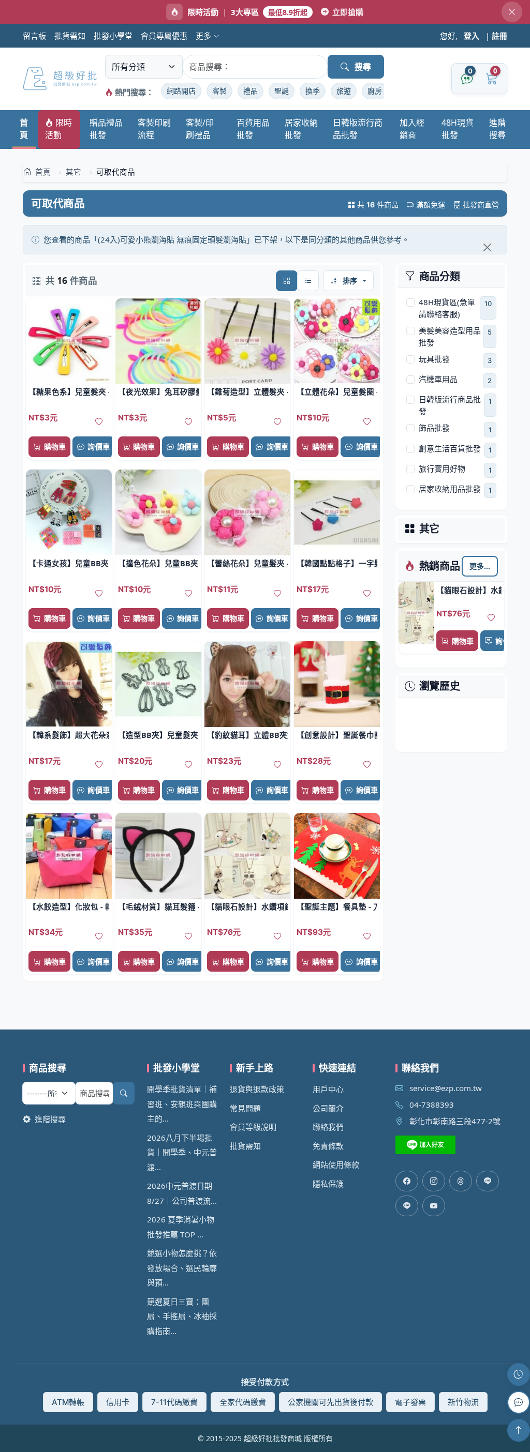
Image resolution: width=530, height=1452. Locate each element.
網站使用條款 (336, 1164)
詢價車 (506, 641)
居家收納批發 (301, 129)
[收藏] (491, 618)
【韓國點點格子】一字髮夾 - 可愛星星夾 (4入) (337, 563)
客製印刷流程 (154, 129)
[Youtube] (433, 1206)
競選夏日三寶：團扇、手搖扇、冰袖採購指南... (182, 1316)
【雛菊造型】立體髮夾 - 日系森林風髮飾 (247, 391)
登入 (471, 36)
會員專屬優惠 (164, 36)
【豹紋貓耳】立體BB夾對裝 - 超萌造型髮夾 (247, 735)
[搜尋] (124, 1093)
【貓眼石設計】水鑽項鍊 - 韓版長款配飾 (469, 590)
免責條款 (328, 1146)
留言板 (34, 36)
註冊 (499, 36)
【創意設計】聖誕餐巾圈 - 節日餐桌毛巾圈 (337, 735)
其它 (429, 529)
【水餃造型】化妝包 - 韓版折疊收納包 (68, 906)
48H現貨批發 (457, 129)
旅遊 (343, 90)
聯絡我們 (328, 1127)
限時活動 (58, 129)
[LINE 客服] (518, 1402)
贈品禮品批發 (106, 129)
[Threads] (460, 1181)
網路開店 (181, 90)
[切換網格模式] (287, 280)
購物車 (463, 641)
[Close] (487, 247)
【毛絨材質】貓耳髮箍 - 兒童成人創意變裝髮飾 (158, 906)
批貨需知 (69, 36)
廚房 (374, 90)
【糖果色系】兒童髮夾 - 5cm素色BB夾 (68, 391)
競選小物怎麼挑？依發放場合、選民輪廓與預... (182, 1268)
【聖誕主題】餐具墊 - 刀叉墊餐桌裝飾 (337, 906)
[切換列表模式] (308, 280)
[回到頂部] (518, 1430)
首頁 (24, 129)
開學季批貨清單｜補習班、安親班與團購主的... (182, 1104)
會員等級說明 (253, 1127)
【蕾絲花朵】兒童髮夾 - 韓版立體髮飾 (247, 563)
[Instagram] (433, 1181)
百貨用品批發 (253, 129)
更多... (480, 566)
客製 (219, 90)
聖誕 (281, 90)
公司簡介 (328, 1108)
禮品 (250, 90)
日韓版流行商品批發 (357, 129)
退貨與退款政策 (257, 1089)
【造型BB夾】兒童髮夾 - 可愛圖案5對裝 (158, 735)
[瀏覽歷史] (518, 1374)
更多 (204, 36)
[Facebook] (406, 1181)
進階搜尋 (497, 129)
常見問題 (245, 1108)
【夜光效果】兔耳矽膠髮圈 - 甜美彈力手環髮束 (158, 391)
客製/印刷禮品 (200, 129)
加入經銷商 (412, 129)
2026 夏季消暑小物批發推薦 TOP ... (180, 1226)
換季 (312, 90)
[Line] (406, 1206)
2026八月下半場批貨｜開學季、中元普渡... (182, 1152)
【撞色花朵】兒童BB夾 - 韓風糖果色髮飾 (158, 563)
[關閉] (512, 12)
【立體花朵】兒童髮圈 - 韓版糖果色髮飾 (337, 391)
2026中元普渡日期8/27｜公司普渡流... (182, 1193)
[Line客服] (487, 1181)
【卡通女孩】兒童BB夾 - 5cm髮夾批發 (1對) (68, 563)
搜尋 (363, 66)
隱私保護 (328, 1183)
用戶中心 (328, 1089)
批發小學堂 (113, 36)
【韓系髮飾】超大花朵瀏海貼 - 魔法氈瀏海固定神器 (68, 735)
